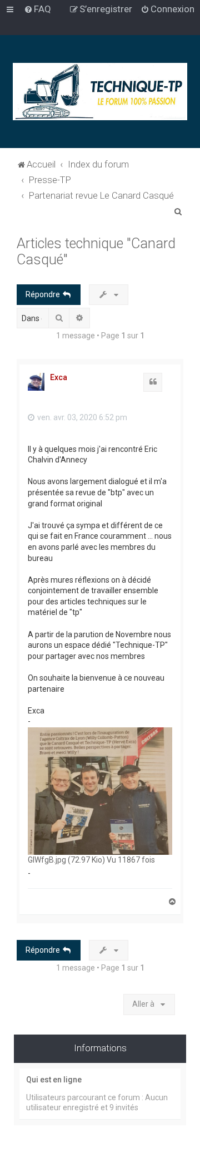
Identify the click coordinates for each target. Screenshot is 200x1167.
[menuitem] (37, 9)
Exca (58, 377)
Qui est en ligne (54, 1079)
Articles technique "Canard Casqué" (96, 251)
